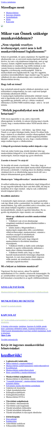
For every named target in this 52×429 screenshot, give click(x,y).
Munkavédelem (12, 13)
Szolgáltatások (12, 17)
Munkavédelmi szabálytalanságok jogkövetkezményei (27, 366)
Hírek (8, 19)
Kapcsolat (10, 22)
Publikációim (11, 421)
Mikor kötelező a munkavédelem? (19, 363)
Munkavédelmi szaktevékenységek (20, 370)
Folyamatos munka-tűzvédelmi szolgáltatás (23, 386)
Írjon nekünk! (11, 419)
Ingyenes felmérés (13, 15)
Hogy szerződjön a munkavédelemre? (21, 372)
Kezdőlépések (11, 368)
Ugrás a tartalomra (8, 2)
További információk (9, 340)
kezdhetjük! (11, 355)
